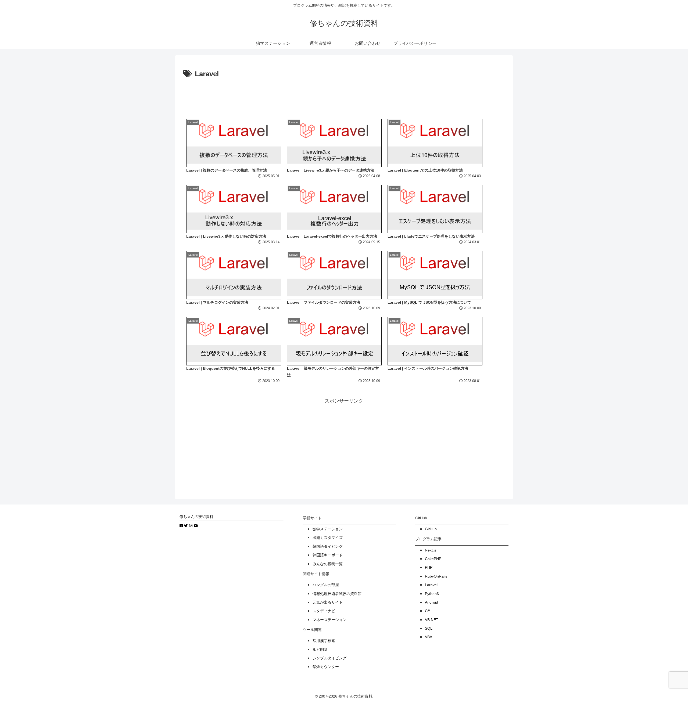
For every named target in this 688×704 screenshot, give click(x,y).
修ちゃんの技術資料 (196, 517)
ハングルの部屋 (326, 585)
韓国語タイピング (328, 547)
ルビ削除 (320, 650)
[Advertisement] (344, 95)
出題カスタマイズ (328, 538)
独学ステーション (328, 529)
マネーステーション (329, 620)
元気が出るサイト (328, 602)
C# (427, 611)
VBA (428, 637)
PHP (428, 567)
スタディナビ (324, 611)
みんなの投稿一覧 (328, 564)
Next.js (430, 550)
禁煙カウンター (326, 667)
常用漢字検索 (324, 641)
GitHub (431, 529)
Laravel (431, 585)
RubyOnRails (436, 576)
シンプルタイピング (329, 658)
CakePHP (433, 559)
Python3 (432, 594)
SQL (428, 628)
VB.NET (431, 620)
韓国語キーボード (328, 555)
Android (431, 602)
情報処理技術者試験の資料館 (337, 594)
